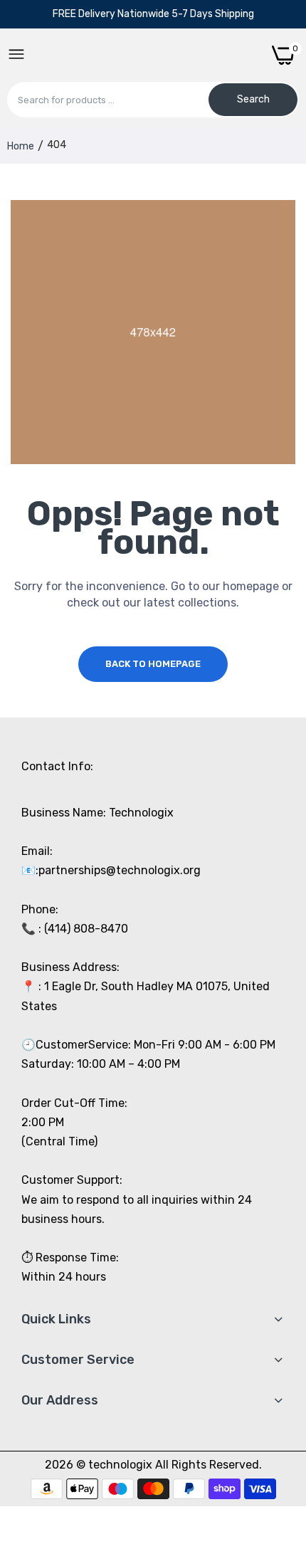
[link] (277, 1431)
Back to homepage (153, 663)
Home (20, 146)
